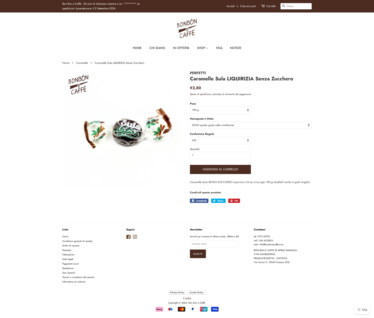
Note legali (67, 259)
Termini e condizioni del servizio (78, 277)
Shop (201, 48)
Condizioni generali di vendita (77, 241)
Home (137, 48)
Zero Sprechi (68, 272)
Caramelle (82, 63)
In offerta (181, 48)
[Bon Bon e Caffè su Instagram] (135, 237)
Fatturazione (68, 254)
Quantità (194, 149)
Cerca (65, 236)
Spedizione (67, 268)
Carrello (271, 6)
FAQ (219, 48)
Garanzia (66, 250)
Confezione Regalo (202, 134)
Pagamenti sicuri (70, 263)
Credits (187, 298)
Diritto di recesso (70, 245)
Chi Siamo (157, 48)
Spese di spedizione (200, 94)
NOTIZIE (235, 48)
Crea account (248, 6)
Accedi (231, 6)
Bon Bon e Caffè (197, 302)
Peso (193, 104)
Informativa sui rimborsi (74, 281)
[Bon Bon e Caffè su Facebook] (128, 237)
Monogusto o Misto (201, 119)
